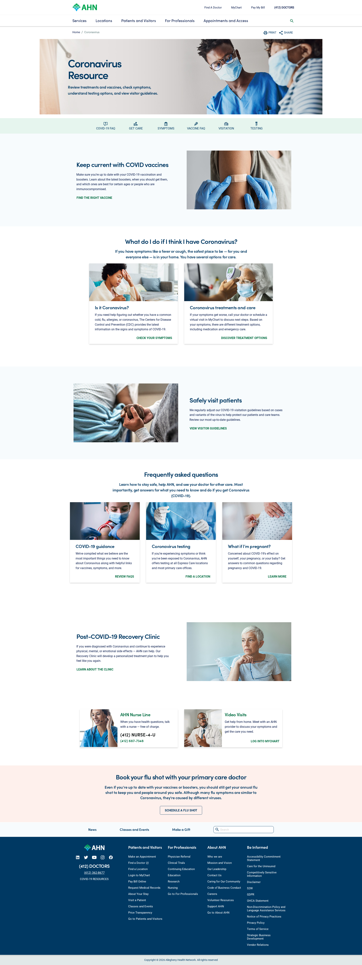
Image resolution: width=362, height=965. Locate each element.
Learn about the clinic (95, 669)
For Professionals (180, 20)
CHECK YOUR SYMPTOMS (154, 338)
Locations (104, 20)
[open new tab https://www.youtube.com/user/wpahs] (94, 857)
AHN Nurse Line (135, 714)
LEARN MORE (277, 576)
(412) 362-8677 (94, 873)
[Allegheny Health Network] (84, 7)
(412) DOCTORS (284, 7)
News (92, 829)
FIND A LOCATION (198, 576)
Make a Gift (181, 829)
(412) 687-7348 (132, 740)
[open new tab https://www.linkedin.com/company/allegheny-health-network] (77, 857)
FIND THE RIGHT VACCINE (94, 198)
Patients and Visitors (138, 20)
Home (76, 32)
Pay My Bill (258, 7)
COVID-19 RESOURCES (94, 879)
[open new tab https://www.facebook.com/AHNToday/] (111, 857)
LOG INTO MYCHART (265, 741)
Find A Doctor (213, 7)
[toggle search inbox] (292, 20)
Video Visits (235, 714)
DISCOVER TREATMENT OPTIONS (244, 338)
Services (79, 20)
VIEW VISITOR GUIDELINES (208, 428)
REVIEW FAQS (124, 576)
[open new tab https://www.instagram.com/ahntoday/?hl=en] (102, 857)
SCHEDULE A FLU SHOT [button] (181, 810)
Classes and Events (134, 829)
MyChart (236, 7)
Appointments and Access (226, 20)
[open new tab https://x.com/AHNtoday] (86, 857)
